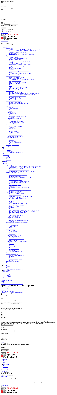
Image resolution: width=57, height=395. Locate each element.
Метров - (3, 315)
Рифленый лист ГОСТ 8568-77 (16, 98)
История (8, 157)
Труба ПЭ (11, 127)
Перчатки (11, 143)
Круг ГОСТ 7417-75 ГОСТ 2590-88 (17, 82)
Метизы (11, 62)
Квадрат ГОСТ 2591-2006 (15, 81)
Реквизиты (8, 160)
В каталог (3, 340)
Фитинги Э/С (12, 130)
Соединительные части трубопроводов (18, 58)
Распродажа (9, 146)
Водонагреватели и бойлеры (15, 74)
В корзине (17, 324)
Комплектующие (13, 123)
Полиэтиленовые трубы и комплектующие (16, 125)
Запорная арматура (13, 57)
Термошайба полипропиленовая (16, 122)
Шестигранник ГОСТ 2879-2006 (16, 88)
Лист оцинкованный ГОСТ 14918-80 (17, 96)
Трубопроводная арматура (12, 55)
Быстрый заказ (4, 324)
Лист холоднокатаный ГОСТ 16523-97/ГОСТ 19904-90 (22, 94)
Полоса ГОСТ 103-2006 (14, 83)
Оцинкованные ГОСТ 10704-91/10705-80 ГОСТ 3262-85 (22, 50)
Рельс (10, 86)
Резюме (2, 25)
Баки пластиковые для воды (15, 63)
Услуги (5, 148)
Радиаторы (11, 69)
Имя (2, 2)
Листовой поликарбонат (15, 119)
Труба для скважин (13, 108)
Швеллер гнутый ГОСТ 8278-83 (16, 77)
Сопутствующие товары (12, 137)
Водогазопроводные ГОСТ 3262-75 (17, 52)
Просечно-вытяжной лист (15, 97)
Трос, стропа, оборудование (15, 142)
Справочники (6, 153)
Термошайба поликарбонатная (16, 121)
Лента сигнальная (13, 131)
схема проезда (4, 30)
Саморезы (11, 104)
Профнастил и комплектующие (13, 101)
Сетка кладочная (13, 114)
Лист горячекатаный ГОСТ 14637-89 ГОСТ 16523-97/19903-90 (24, 93)
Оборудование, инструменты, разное (17, 66)
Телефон (3, 4)
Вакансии (8, 158)
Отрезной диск (12, 141)
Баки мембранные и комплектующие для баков (20, 73)
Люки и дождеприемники (15, 59)
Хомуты (11, 67)
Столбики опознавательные (15, 135)
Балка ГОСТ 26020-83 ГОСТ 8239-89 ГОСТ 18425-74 (21, 79)
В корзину (11, 324)
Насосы (11, 72)
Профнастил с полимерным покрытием (18, 103)
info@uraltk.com (4, 33)
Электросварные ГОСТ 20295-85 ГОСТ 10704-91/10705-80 (23, 54)
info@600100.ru (4, 376)
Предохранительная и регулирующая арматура (20, 60)
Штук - (2, 314)
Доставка (8, 150)
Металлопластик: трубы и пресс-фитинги (19, 71)
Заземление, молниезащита (12, 145)
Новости (8, 156)
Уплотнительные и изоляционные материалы (20, 64)
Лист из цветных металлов (15, 92)
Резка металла (9, 151)
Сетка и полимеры (10, 112)
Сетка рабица (12, 117)
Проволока (11, 84)
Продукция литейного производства (14, 136)
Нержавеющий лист (13, 99)
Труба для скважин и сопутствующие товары (17, 106)
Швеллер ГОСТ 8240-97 (14, 89)
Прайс (4, 147)
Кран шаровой (12, 133)
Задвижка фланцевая (14, 132)
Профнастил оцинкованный (15, 102)
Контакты (5, 161)
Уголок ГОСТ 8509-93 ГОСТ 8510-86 (18, 87)
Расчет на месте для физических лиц (14, 152)
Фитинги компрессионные (15, 126)
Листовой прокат (10, 91)
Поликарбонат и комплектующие (14, 118)
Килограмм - (4, 317)
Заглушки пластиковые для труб (16, 138)
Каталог (5, 47)
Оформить (3, 342)
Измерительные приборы (15, 68)
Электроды (11, 140)
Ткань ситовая (12, 109)
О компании (6, 155)
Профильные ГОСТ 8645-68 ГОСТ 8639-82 (19, 53)
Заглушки (11, 107)
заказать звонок (4, 41)
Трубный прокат (10, 48)
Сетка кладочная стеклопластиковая (17, 116)
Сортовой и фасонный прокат (13, 76)
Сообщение (3, 17)
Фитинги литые (12, 128)
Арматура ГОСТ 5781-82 (15, 78)
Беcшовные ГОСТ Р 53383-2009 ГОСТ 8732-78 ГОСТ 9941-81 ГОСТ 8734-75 (27, 49)
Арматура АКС (12, 113)
